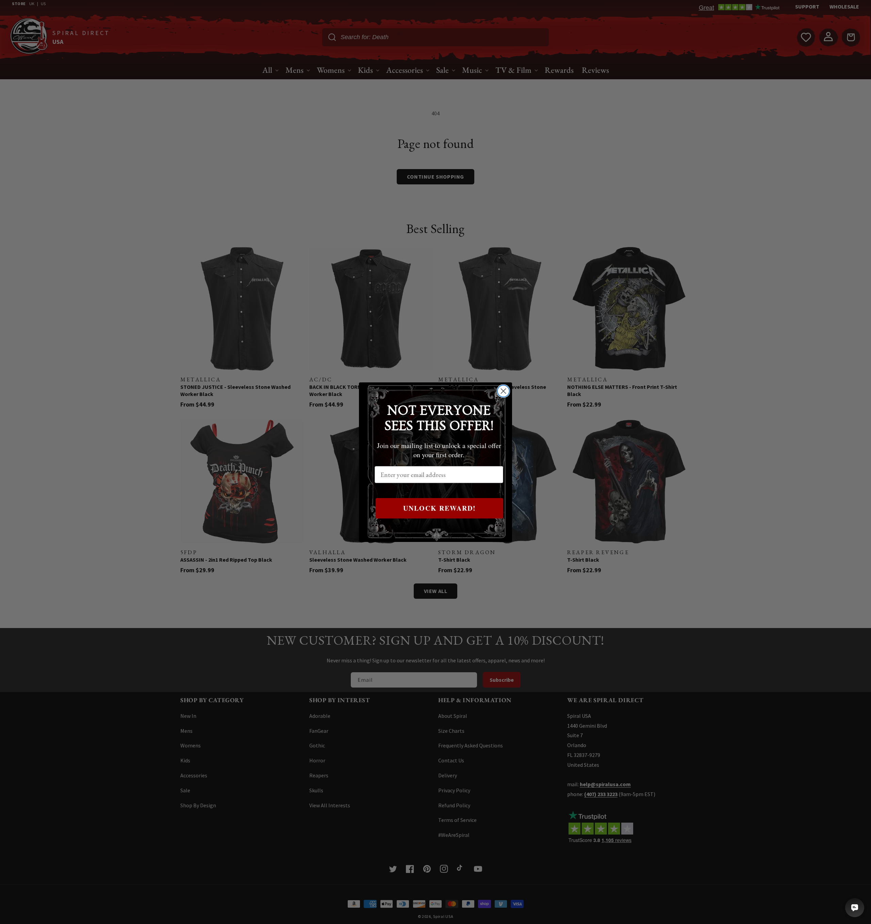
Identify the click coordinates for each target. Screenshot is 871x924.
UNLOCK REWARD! (439, 508)
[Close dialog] (503, 391)
